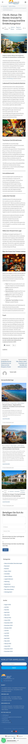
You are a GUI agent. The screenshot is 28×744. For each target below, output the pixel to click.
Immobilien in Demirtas (18, 706)
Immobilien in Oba (18, 689)
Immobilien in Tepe (6, 697)
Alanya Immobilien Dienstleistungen (13, 563)
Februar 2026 (7, 617)
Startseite (5, 6)
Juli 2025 (6, 630)
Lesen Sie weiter (6, 418)
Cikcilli (4, 199)
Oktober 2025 (8, 628)
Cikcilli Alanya (10, 78)
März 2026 (7, 615)
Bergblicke (5, 718)
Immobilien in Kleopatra (7, 689)
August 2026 (7, 604)
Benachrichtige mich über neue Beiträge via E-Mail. (13, 544)
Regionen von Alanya (18, 28)
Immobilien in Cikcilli (6, 698)
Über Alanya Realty (9, 589)
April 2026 (6, 612)
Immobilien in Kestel (6, 691)
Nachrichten (7, 584)
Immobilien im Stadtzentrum (19, 687)
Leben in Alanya (12, 6)
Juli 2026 (6, 607)
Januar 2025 (7, 646)
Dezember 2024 (8, 648)
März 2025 (7, 641)
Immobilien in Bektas (16, 697)
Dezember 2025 (8, 622)
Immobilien (17, 491)
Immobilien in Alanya (6, 687)
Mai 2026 (6, 609)
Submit (14, 667)
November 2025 (8, 625)
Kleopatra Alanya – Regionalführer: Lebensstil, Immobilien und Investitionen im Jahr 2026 (14, 406)
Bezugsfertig (5, 720)
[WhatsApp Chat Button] (3, 740)
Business (12, 491)
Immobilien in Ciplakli (17, 698)
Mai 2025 (6, 635)
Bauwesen (7, 566)
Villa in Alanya (5, 709)
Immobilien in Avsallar (19, 707)
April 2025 (6, 638)
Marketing (6, 581)
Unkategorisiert (8, 592)
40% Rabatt (5, 715)
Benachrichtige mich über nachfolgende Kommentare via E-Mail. (13, 537)
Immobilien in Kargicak (7, 706)
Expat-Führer (14, 403)
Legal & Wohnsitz (8, 579)
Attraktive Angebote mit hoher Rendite (11, 717)
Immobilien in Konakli (7, 700)
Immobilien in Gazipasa (7, 707)
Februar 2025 (7, 643)
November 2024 (8, 651)
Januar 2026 (7, 620)
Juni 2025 (6, 633)
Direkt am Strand (6, 722)
